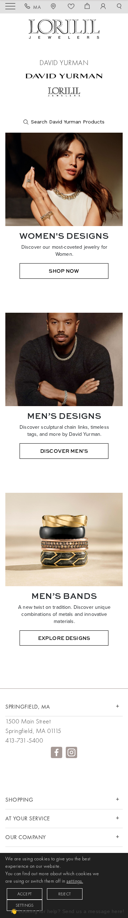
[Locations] (54, 7)
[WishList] (71, 7)
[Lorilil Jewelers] (64, 28)
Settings (25, 905)
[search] (64, 122)
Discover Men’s (64, 451)
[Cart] (87, 7)
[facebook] (56, 752)
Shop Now (64, 270)
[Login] (103, 7)
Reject (64, 894)
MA (37, 7)
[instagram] (71, 752)
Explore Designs (64, 638)
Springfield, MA (27, 706)
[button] (119, 7)
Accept (24, 894)
